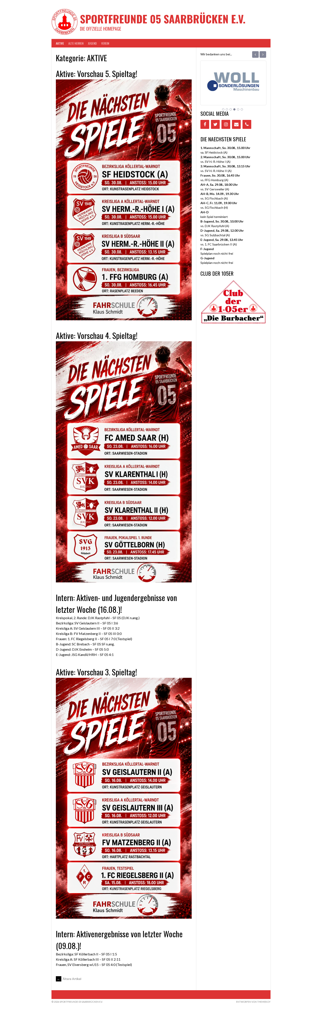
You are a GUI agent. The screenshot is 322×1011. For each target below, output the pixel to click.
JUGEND (92, 43)
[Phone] (246, 124)
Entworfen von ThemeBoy (253, 1001)
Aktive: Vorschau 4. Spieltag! (97, 335)
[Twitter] (215, 124)
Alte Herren (75, 43)
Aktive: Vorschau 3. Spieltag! (96, 672)
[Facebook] (204, 124)
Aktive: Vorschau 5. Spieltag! (96, 73)
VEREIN (105, 43)
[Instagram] (225, 124)
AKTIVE (60, 43)
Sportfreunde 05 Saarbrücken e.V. (163, 18)
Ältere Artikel (69, 979)
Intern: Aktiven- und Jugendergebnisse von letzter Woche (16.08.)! (116, 603)
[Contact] (236, 124)
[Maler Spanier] (233, 92)
